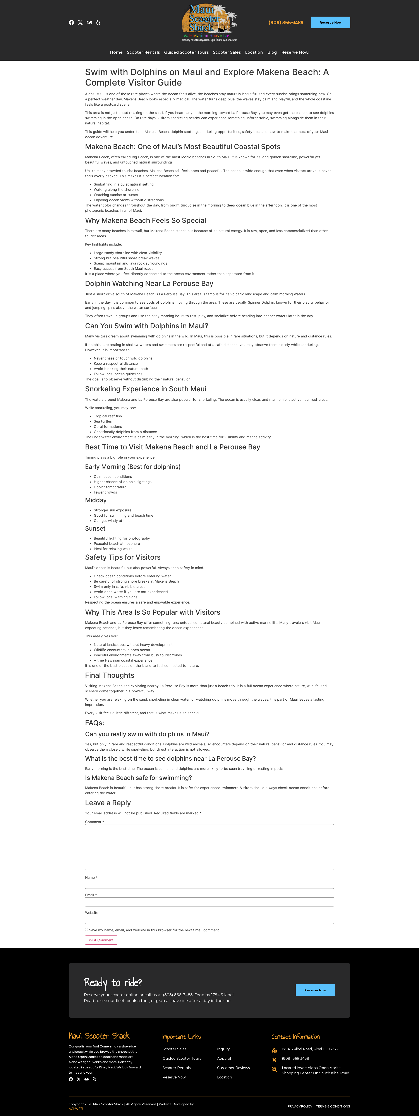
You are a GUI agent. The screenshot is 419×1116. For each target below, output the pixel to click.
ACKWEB (76, 1109)
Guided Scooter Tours (186, 52)
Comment (94, 822)
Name (91, 877)
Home (116, 52)
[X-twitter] (80, 22)
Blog (272, 52)
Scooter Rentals (143, 52)
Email (91, 895)
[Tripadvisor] (89, 22)
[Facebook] (71, 22)
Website (91, 912)
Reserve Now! (295, 52)
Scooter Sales (227, 52)
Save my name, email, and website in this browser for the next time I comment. (154, 930)
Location (254, 52)
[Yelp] (98, 22)
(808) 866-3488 (285, 22)
